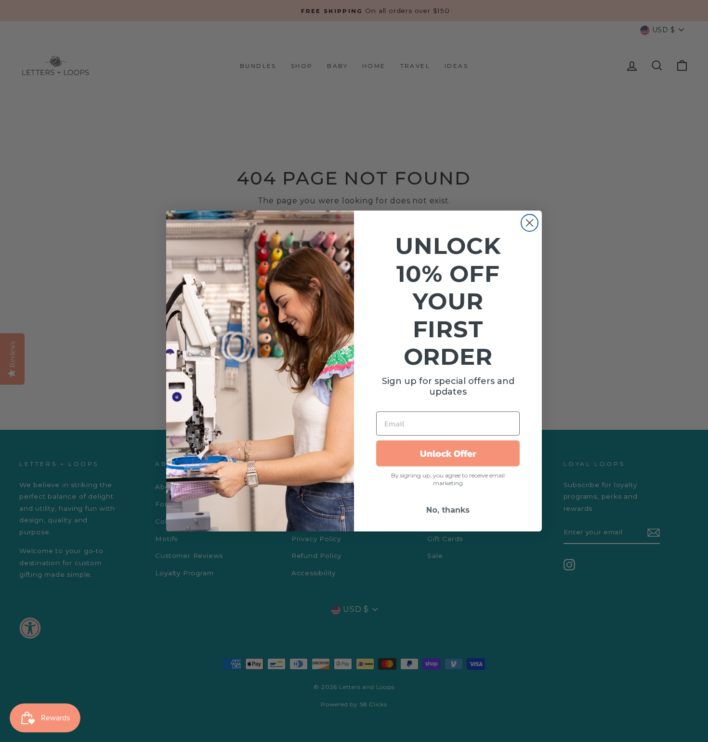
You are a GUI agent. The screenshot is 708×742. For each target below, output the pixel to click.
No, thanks (448, 510)
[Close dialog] (529, 222)
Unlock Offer (448, 453)
